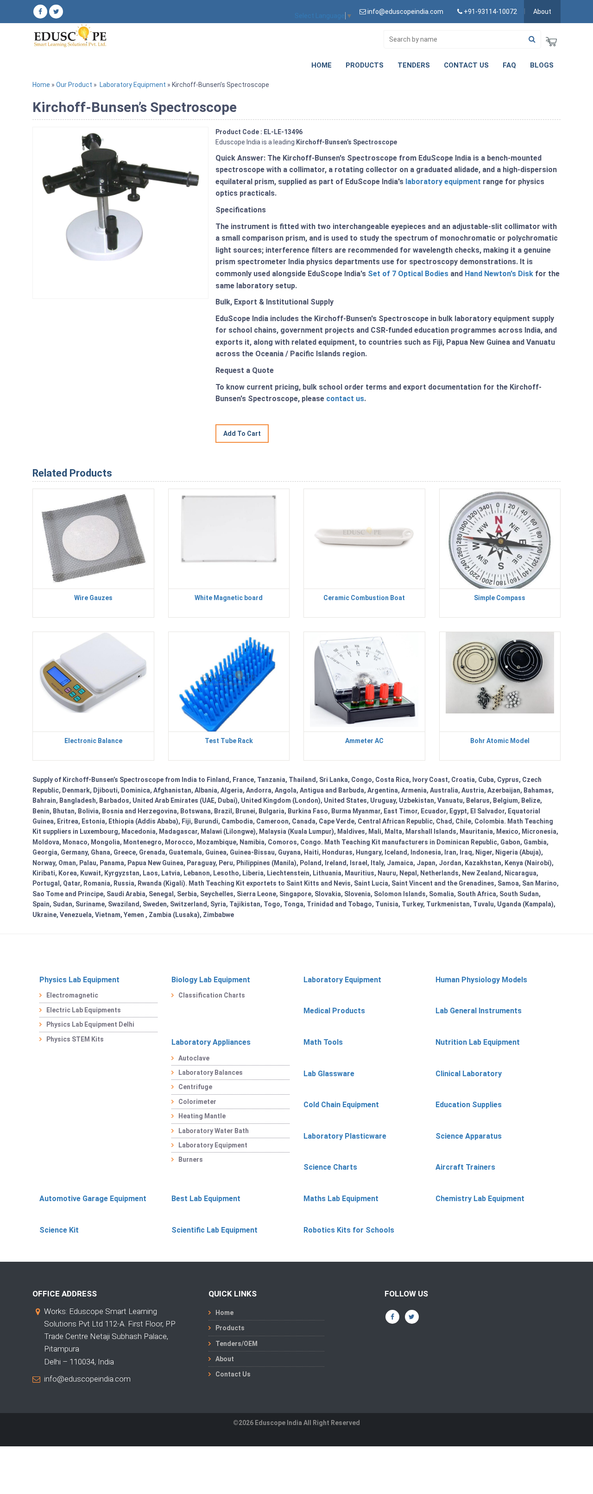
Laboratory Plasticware (344, 1136)
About (542, 11)
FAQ (509, 65)
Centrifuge (195, 1087)
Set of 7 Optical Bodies (408, 273)
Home (321, 65)
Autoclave (193, 1058)
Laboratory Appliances (211, 1042)
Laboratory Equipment (133, 84)
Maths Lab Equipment (341, 1198)
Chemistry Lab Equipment (479, 1198)
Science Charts (330, 1167)
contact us (345, 398)
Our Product (74, 84)
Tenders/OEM (236, 1343)
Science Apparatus (468, 1136)
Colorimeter (197, 1101)
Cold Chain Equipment (341, 1104)
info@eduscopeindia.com (87, 1378)
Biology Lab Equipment (210, 979)
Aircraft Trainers (465, 1167)
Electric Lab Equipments (83, 1010)
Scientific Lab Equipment (214, 1230)
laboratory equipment (443, 181)
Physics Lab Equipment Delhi (90, 1024)
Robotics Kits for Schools (348, 1230)
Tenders (413, 65)
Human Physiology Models (481, 979)
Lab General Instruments (478, 1010)
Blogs (542, 65)
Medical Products (334, 1010)
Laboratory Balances (210, 1072)
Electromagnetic (72, 995)
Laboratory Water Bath (213, 1130)
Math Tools (323, 1042)
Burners (190, 1159)
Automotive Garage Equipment (92, 1198)
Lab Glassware (328, 1073)
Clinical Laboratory (468, 1073)
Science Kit (59, 1230)
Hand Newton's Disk (499, 273)
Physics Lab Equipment (79, 979)
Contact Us (466, 65)
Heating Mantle (202, 1116)
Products (365, 65)
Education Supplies (468, 1104)
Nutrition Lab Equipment (477, 1042)
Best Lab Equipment (205, 1198)
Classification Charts (211, 995)
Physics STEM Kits (75, 1039)
